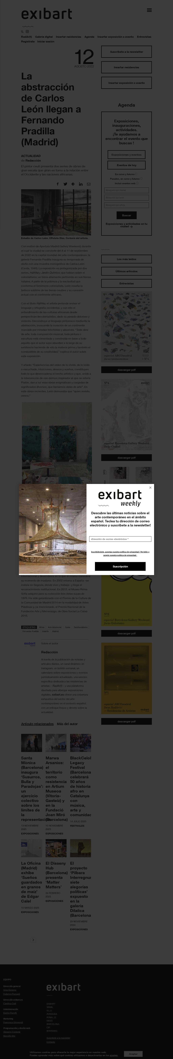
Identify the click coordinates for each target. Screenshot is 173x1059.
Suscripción (120, 566)
